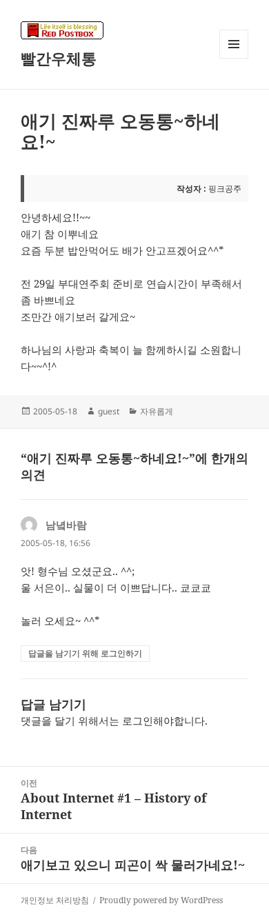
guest (108, 411)
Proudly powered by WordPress (161, 900)
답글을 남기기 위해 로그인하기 (85, 653)
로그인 (137, 720)
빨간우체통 (59, 58)
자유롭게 (156, 411)
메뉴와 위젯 (233, 58)
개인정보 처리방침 (55, 900)
